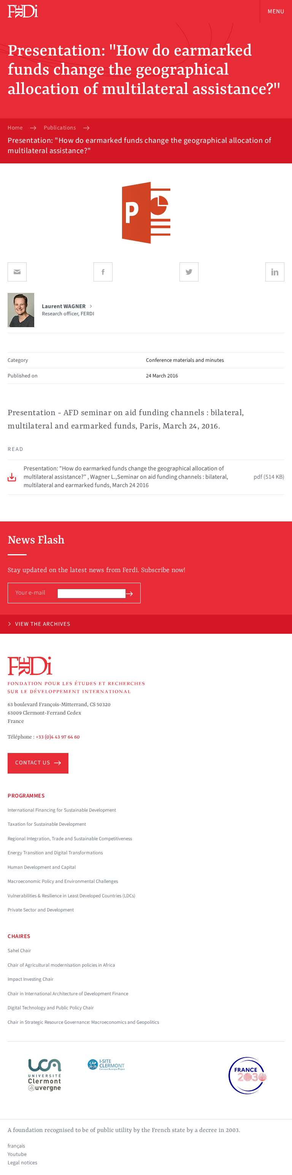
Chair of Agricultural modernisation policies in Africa (61, 965)
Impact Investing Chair (31, 979)
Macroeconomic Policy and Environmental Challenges (63, 881)
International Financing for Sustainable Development (62, 810)
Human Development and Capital (42, 867)
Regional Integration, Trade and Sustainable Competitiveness (70, 838)
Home (15, 128)
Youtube (17, 1154)
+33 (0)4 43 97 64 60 (58, 737)
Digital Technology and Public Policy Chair (51, 1007)
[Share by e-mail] (17, 271)
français (16, 1146)
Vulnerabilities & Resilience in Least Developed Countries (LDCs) (71, 895)
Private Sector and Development (41, 909)
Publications (60, 128)
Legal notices (22, 1163)
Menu (276, 11)
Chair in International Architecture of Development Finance (68, 993)
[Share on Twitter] (188, 271)
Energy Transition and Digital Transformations (55, 852)
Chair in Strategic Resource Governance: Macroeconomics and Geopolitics (83, 1022)
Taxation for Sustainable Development (47, 824)
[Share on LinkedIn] (274, 271)
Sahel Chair (19, 950)
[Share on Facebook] (103, 271)
